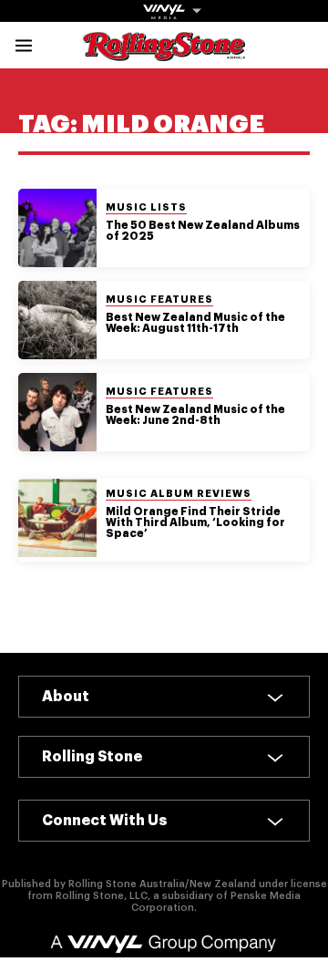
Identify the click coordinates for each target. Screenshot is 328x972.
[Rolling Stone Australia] (164, 52)
